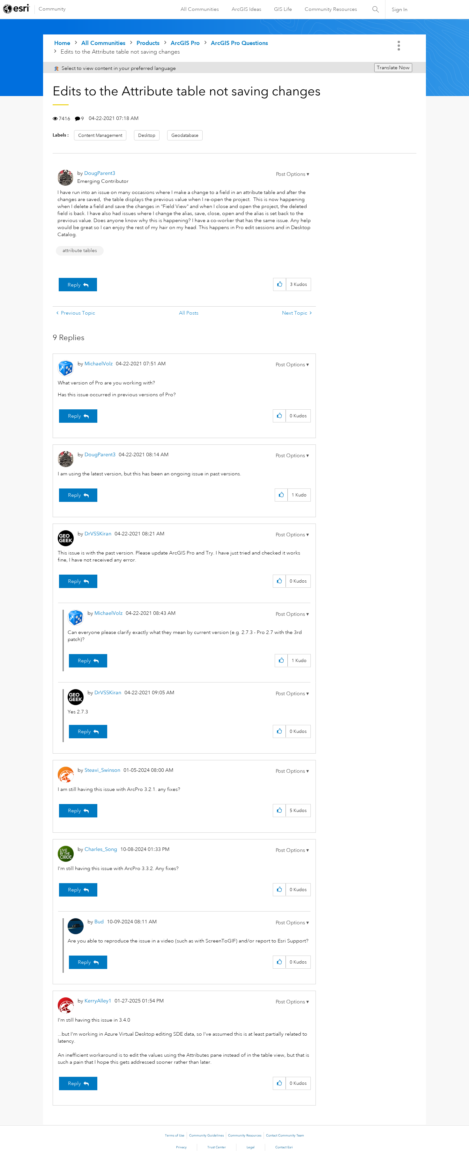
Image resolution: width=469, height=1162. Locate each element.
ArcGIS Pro (185, 43)
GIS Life (283, 9)
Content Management (100, 135)
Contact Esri (284, 1147)
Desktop (146, 135)
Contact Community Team (285, 1135)
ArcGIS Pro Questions (239, 43)
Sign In (399, 9)
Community (52, 9)
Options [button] (399, 46)
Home (62, 43)
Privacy (181, 1147)
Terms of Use (174, 1135)
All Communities (200, 9)
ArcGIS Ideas (246, 9)
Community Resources (331, 9)
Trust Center (216, 1147)
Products (148, 43)
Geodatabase (184, 135)
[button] (292, 174)
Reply (74, 285)
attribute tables (80, 250)
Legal (251, 1147)
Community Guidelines (206, 1135)
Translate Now (393, 67)
